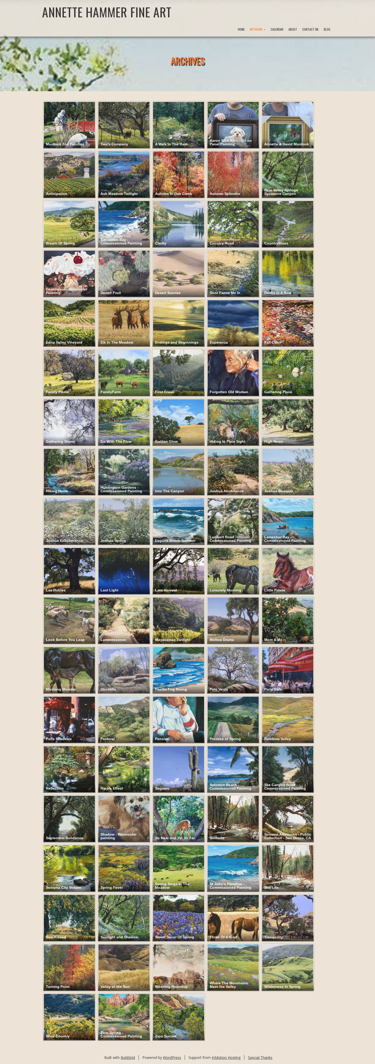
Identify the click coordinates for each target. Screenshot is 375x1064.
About (293, 29)
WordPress (172, 1057)
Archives (188, 60)
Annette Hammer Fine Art (106, 12)
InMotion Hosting (226, 1057)
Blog (327, 29)
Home (241, 29)
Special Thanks (260, 1057)
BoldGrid (128, 1057)
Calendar (277, 29)
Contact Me (310, 29)
